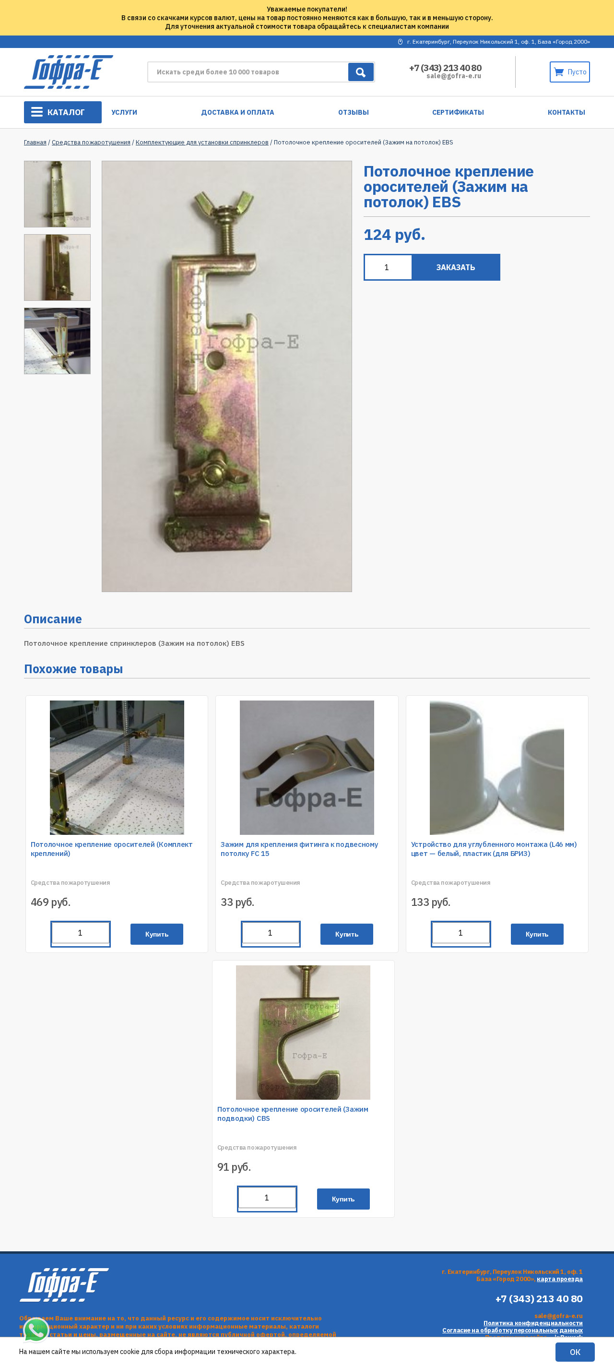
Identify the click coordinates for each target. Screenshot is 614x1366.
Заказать (456, 267)
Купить (157, 934)
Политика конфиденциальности (533, 1323)
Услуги (124, 112)
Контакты (566, 112)
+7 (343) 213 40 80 (445, 67)
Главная (35, 142)
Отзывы (353, 112)
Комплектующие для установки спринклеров (202, 142)
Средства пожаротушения (91, 142)
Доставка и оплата (237, 112)
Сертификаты (458, 112)
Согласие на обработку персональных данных (512, 1330)
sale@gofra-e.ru (453, 75)
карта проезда (560, 1279)
